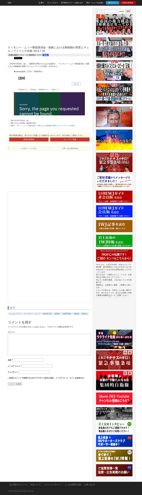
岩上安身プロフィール (18, 485)
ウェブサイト (13, 372)
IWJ (9, 3)
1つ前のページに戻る (29, 148)
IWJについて (36, 485)
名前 (10, 360)
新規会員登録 (127, 3)
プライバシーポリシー (53, 485)
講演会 (84, 314)
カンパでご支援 (70, 139)
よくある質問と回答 (73, 485)
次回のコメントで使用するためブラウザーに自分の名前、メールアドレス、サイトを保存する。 (47, 378)
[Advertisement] (49, 23)
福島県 (76, 314)
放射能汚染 (47, 314)
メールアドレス (14, 366)
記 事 (41, 3)
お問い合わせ (89, 485)
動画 (45, 55)
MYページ (113, 3)
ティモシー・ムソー (32, 314)
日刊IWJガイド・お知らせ (71, 3)
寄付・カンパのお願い (95, 3)
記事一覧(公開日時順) (70, 148)
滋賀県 (39, 55)
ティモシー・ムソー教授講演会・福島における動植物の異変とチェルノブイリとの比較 (44, 125)
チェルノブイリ (15, 314)
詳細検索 (121, 11)
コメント (11, 332)
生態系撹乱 (66, 314)
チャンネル (52, 3)
